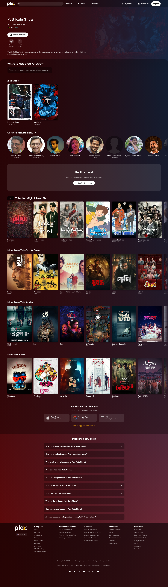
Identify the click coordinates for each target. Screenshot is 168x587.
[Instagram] (70, 571)
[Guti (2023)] (72, 326)
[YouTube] (98, 571)
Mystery (25, 24)
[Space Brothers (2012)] (124, 222)
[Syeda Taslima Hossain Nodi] (134, 147)
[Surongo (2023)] (98, 274)
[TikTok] (75, 571)
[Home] (11, 3)
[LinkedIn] (93, 571)
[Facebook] (88, 571)
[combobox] (42, 4)
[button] (20, 43)
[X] (79, 571)
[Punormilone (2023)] (150, 326)
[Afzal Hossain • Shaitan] (16, 147)
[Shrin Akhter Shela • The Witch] (114, 147)
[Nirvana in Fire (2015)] (150, 222)
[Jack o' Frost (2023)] (45, 222)
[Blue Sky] (84, 571)
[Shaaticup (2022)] (19, 378)
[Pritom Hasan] (55, 147)
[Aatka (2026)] (150, 378)
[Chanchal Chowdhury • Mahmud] (36, 147)
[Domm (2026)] (19, 274)
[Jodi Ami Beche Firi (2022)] (124, 326)
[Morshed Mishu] (153, 147)
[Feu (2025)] (45, 326)
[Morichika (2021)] (72, 378)
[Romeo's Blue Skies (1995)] (98, 222)
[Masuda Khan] (75, 147)
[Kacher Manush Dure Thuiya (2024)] (72, 274)
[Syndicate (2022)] (124, 378)
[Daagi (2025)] (124, 274)
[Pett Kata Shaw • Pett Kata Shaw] (20, 104)
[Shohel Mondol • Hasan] (95, 147)
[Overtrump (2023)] (45, 378)
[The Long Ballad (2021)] (72, 222)
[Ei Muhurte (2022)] (98, 326)
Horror (19, 24)
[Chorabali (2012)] (45, 274)
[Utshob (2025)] (150, 274)
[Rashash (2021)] (19, 222)
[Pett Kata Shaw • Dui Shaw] (46, 104)
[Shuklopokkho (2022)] (19, 326)
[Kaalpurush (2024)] (98, 378)
